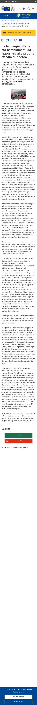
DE (3, 40)
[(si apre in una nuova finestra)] (8, 7)
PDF (20, 441)
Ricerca (28, 8)
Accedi (19, 8)
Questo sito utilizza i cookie (13, 689)
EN (7, 40)
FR (16, 40)
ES (11, 40)
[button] (24, 8)
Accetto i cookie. (18, 697)
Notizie (12, 20)
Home (3, 20)
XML (20, 435)
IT (20, 40)
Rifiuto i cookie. (18, 702)
